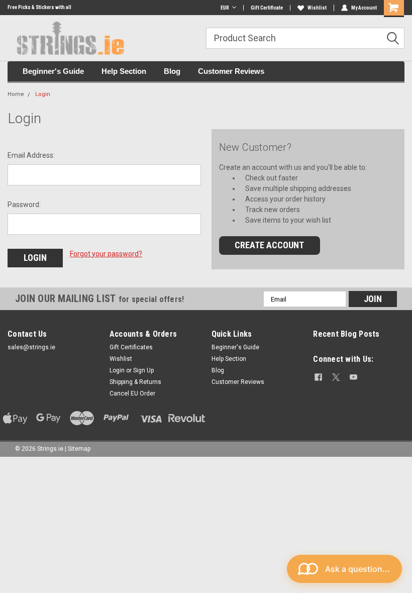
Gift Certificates (131, 347)
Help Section (123, 71)
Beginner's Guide (53, 71)
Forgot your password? (106, 254)
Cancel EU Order (132, 393)
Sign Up (143, 370)
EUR (225, 8)
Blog (172, 71)
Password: (24, 205)
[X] (336, 377)
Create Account (269, 245)
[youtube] (353, 377)
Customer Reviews (231, 71)
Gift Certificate (267, 8)
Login (42, 94)
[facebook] (318, 377)
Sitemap (79, 448)
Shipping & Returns (135, 381)
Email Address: (31, 155)
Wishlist (317, 8)
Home (16, 94)
